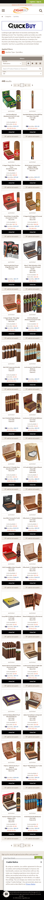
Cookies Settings (15, 877)
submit (38, 858)
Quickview (11, 111)
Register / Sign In (35, 2)
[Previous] (11, 85)
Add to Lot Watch (12, 136)
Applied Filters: (7, 49)
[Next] (32, 85)
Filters (22, 58)
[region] (23, 875)
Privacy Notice (30, 884)
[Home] (20, 11)
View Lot (11, 132)
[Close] (41, 862)
